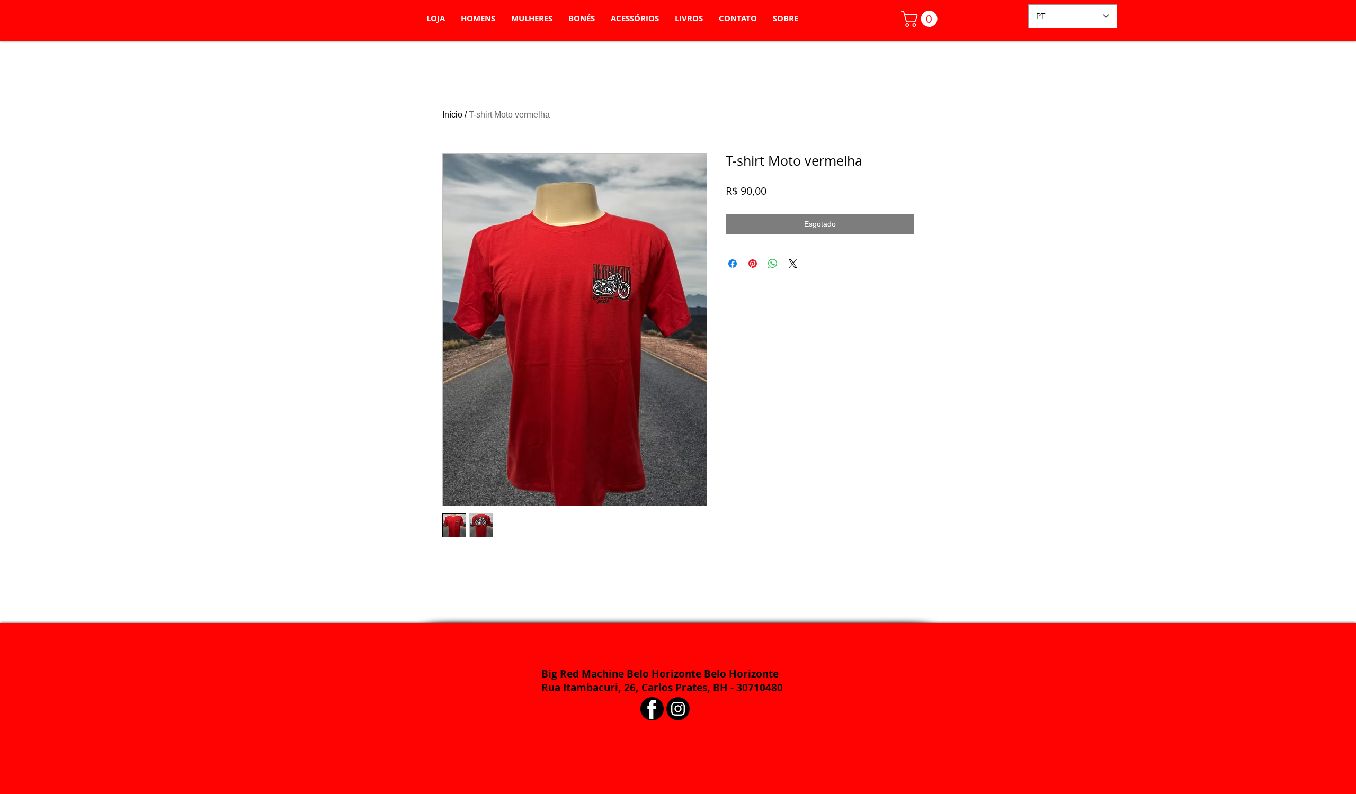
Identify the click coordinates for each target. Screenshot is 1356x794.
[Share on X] (793, 263)
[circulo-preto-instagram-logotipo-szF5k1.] (678, 708)
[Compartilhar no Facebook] (732, 263)
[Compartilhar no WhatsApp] (772, 263)
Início (452, 114)
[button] (921, 19)
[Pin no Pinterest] (752, 263)
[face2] (652, 708)
